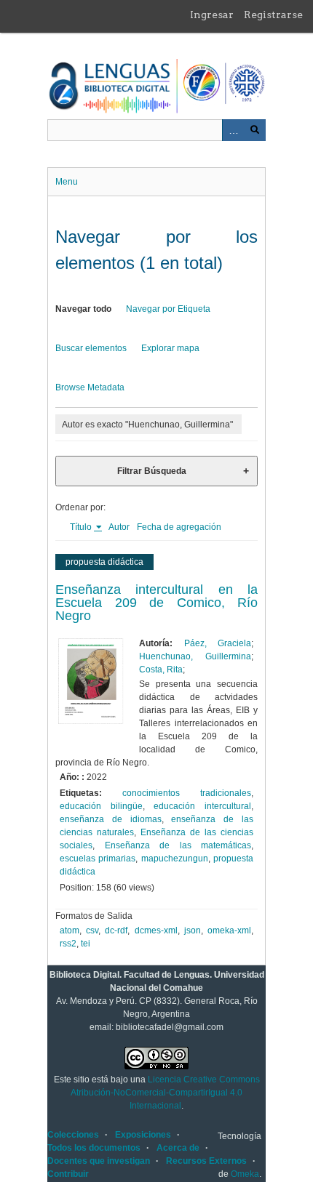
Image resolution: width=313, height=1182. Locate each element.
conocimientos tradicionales (186, 793)
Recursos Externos (206, 1161)
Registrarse (273, 14)
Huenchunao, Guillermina (195, 656)
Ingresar (212, 14)
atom (69, 930)
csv (92, 930)
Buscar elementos (91, 348)
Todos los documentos (93, 1148)
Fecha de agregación (179, 527)
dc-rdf (116, 930)
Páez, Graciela (217, 643)
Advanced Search (233, 130)
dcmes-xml (156, 930)
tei (85, 943)
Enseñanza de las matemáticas (178, 845)
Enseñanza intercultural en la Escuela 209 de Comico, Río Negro (156, 602)
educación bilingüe (101, 806)
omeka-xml (229, 930)
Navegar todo (83, 309)
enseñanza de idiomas (111, 819)
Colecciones (73, 1135)
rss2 (68, 943)
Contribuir (68, 1174)
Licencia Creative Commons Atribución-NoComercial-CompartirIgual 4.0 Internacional (165, 1092)
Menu (66, 182)
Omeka (245, 1174)
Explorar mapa (170, 348)
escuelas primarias (97, 858)
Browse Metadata (89, 387)
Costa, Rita (161, 669)
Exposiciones (143, 1135)
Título (82, 527)
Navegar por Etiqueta (168, 309)
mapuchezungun (174, 858)
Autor (119, 527)
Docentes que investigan (98, 1161)
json (192, 930)
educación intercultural (202, 806)
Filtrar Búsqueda (151, 471)
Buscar (255, 130)
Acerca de (177, 1148)
